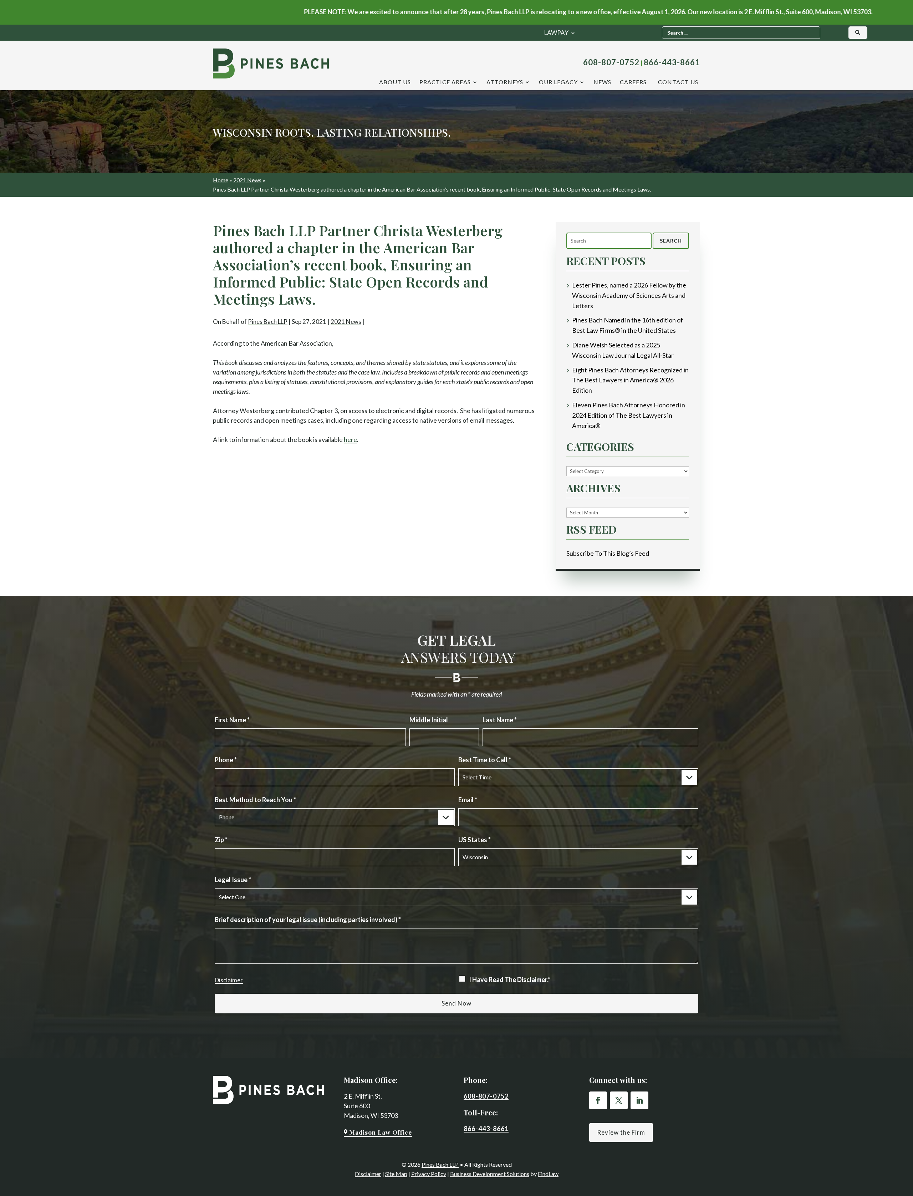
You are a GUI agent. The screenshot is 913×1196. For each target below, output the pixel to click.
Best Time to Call (484, 760)
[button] (905, 1188)
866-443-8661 (672, 62)
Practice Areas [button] (445, 82)
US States (474, 840)
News (602, 82)
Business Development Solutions (489, 1173)
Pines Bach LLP (267, 321)
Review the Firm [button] (621, 1132)
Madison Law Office (380, 1132)
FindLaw (548, 1173)
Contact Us (678, 82)
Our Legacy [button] (558, 82)
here (350, 439)
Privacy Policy (428, 1173)
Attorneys (504, 82)
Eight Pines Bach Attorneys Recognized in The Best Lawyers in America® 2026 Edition (630, 380)
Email (467, 800)
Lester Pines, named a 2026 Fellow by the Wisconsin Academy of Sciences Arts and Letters (629, 295)
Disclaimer (229, 980)
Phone (226, 760)
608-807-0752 (611, 62)
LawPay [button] (556, 33)
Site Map (396, 1173)
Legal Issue (233, 880)
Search (671, 241)
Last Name (500, 720)
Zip (221, 840)
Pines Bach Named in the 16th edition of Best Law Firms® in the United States (627, 325)
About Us (395, 82)
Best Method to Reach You (255, 800)
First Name (232, 720)
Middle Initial (428, 720)
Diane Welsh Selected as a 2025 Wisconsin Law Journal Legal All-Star (623, 350)
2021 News (346, 321)
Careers (633, 82)
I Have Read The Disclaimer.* (509, 979)
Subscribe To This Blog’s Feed (607, 553)
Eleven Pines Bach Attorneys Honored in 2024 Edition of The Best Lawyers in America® (628, 415)
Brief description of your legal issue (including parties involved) (308, 919)
